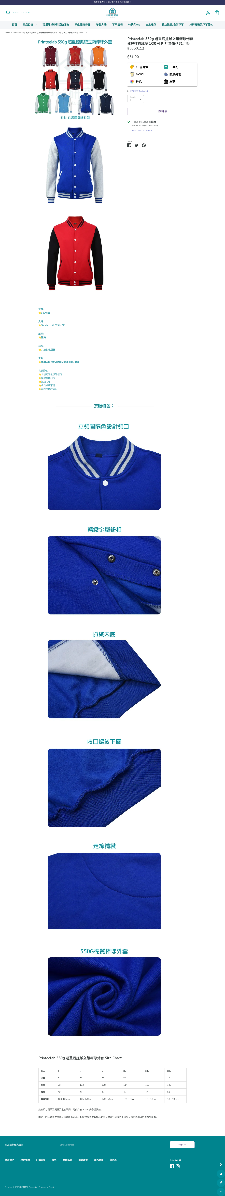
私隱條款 (67, 1159)
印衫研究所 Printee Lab (139, 91)
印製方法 (101, 24)
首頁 (14, 24)
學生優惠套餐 (82, 24)
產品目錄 (28, 24)
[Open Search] (8, 12)
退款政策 (83, 1159)
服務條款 (98, 1159)
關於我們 (9, 1159)
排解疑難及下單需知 (201, 24)
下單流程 (117, 24)
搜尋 (54, 1159)
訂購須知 (40, 1159)
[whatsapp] (221, 1174)
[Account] (208, 11)
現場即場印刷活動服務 (56, 24)
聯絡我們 (25, 1159)
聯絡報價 (162, 111)
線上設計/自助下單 (173, 24)
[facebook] (221, 1183)
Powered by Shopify (47, 1187)
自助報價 (151, 24)
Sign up (182, 1144)
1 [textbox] (130, 100)
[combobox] (135, 99)
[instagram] (221, 1192)
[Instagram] (178, 1166)
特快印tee (134, 24)
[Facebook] (172, 1166)
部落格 (113, 1159)
